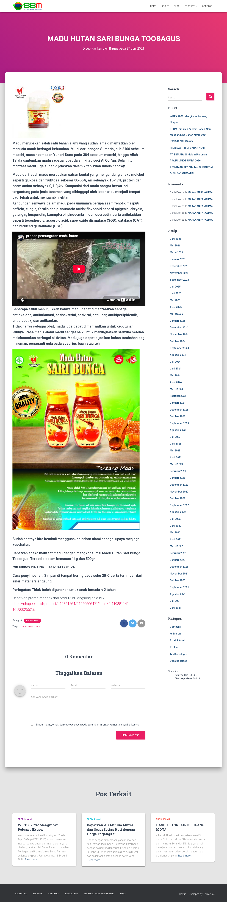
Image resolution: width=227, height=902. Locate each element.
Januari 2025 (177, 320)
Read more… (32, 859)
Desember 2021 (179, 566)
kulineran (175, 633)
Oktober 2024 (177, 341)
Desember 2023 (179, 409)
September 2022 (179, 505)
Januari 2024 (177, 402)
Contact (207, 6)
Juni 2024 (175, 368)
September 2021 (179, 587)
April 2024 (176, 382)
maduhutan (34, 626)
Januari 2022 (177, 560)
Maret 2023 (176, 464)
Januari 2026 (177, 259)
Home (153, 6)
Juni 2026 (175, 238)
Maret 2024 (176, 389)
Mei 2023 (175, 450)
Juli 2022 (175, 518)
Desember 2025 (179, 266)
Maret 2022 (176, 546)
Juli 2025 (175, 286)
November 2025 (179, 273)
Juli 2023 (175, 437)
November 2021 (179, 573)
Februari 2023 (178, 471)
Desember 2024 (179, 327)
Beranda (38, 893)
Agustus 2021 (178, 594)
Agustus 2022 (178, 512)
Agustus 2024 (178, 355)
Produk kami (32, 621)
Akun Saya (21, 893)
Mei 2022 (175, 532)
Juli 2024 (175, 361)
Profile (174, 647)
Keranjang (71, 893)
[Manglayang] (27, 6)
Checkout (53, 893)
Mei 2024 (175, 375)
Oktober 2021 (177, 580)
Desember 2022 (179, 484)
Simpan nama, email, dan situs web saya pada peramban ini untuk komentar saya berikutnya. (87, 724)
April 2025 (176, 307)
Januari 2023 (177, 477)
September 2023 (179, 423)
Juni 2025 (175, 293)
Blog (176, 6)
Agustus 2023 (178, 430)
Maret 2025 (176, 313)
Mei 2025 (175, 300)
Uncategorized (178, 660)
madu (23, 626)
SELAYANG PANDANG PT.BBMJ (99, 893)
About (165, 6)
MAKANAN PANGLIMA (200, 192)
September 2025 (179, 279)
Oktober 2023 (177, 416)
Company (175, 626)
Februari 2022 (178, 553)
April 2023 (176, 457)
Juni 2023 (175, 443)
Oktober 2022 (177, 498)
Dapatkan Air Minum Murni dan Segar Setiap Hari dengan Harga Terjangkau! (111, 829)
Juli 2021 (175, 600)
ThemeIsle (209, 894)
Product (190, 6)
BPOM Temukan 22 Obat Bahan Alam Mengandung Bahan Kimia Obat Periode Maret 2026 (191, 135)
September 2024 (179, 348)
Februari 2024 (178, 395)
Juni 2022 (175, 525)
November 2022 (179, 491)
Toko (123, 893)
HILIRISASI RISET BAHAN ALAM (187, 147)
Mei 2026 (175, 245)
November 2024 (179, 334)
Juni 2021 (175, 607)
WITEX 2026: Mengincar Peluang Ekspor (38, 827)
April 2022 (176, 539)
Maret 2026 (176, 252)
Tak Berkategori (179, 654)
